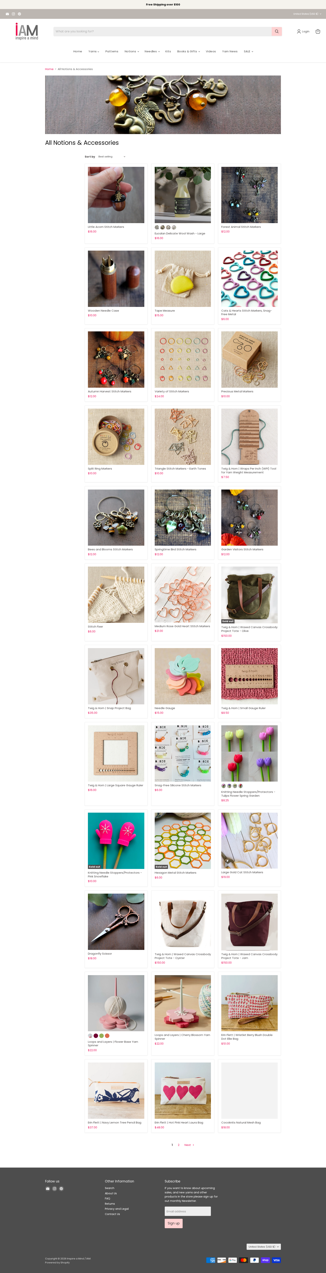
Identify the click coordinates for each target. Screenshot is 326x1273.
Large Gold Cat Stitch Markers (242, 872)
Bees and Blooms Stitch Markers (110, 549)
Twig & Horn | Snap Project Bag (109, 708)
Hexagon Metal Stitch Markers (175, 873)
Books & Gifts (187, 51)
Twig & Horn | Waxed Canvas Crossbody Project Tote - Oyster (183, 956)
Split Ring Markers (100, 469)
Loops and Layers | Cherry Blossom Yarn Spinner (182, 1037)
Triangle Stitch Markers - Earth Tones (180, 469)
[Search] (277, 31)
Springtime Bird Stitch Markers (175, 549)
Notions (131, 51)
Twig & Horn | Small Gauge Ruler (243, 708)
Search (109, 1188)
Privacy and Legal (117, 1209)
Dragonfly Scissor (100, 954)
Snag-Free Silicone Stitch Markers (178, 785)
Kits (168, 51)
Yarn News (230, 51)
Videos (211, 51)
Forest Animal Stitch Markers (241, 227)
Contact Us (112, 1214)
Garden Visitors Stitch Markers (242, 549)
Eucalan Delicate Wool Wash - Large (180, 233)
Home (77, 51)
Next (188, 1145)
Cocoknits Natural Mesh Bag (241, 1122)
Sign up (174, 1223)
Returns (110, 1204)
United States (305, 13)
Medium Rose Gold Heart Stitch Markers (182, 626)
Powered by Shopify (57, 1262)
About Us (111, 1193)
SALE (247, 51)
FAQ (107, 1198)
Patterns (111, 51)
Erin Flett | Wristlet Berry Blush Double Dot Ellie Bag (247, 1037)
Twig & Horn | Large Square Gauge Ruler (115, 785)
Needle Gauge (165, 708)
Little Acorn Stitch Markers (106, 227)
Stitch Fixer (95, 626)
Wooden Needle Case (103, 311)
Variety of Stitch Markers (172, 391)
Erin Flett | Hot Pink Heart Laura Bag (179, 1122)
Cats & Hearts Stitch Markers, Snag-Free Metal (246, 312)
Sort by (90, 156)
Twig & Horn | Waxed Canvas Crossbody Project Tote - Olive (249, 629)
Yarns (93, 51)
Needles (151, 51)
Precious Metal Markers (237, 391)
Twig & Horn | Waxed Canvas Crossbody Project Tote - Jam (249, 956)
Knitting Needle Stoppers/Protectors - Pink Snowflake (115, 874)
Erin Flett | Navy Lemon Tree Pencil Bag (114, 1122)
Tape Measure (165, 311)
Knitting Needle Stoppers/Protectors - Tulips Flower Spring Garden (248, 794)
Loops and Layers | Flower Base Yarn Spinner (113, 1043)
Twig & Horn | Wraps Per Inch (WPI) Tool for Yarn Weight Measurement (248, 470)
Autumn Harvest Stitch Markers (109, 391)
